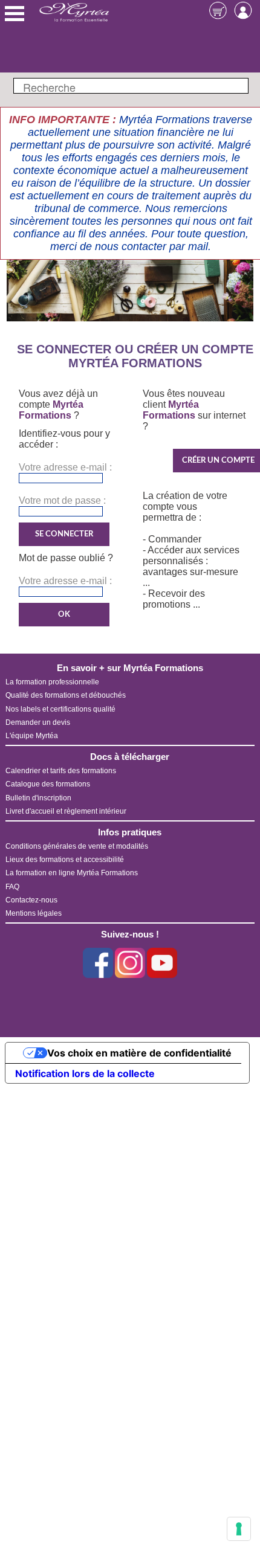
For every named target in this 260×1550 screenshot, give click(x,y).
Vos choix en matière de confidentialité (139, 1053)
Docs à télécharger (129, 756)
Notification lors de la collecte (85, 1073)
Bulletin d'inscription (38, 798)
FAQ (12, 887)
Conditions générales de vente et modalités (76, 846)
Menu (14, 13)
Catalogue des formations (47, 784)
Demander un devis (37, 722)
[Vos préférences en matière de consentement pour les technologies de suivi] (238, 1528)
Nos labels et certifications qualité (60, 709)
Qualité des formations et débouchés (65, 695)
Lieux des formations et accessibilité (64, 859)
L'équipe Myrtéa (31, 736)
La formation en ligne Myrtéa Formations (71, 873)
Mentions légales (33, 913)
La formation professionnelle (52, 682)
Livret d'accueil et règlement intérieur (65, 811)
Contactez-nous (31, 900)
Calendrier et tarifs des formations (60, 771)
